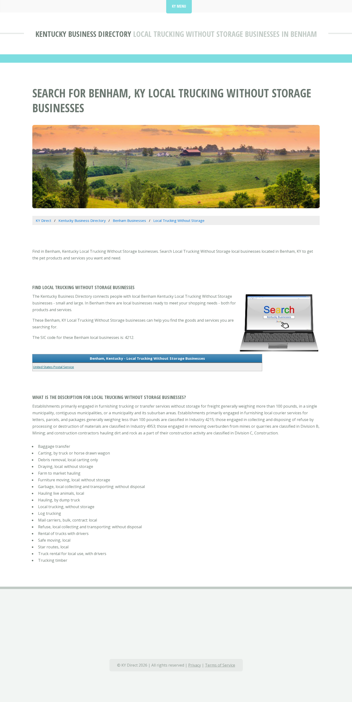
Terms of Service (220, 665)
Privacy (194, 665)
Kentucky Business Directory (83, 34)
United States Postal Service (53, 367)
